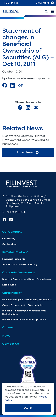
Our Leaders (9, 244)
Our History (8, 238)
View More (42, 2)
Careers (8, 327)
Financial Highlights (13, 259)
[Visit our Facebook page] (4, 85)
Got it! (28, 408)
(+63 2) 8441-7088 (16, 212)
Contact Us (10, 343)
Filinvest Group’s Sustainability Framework (27, 299)
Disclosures (9, 284)
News (6, 335)
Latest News (25, 152)
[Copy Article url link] (20, 85)
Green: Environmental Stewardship (22, 305)
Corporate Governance (18, 272)
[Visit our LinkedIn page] (28, 107)
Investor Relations (15, 252)
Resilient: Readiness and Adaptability (24, 319)
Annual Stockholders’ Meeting (19, 264)
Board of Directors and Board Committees (26, 279)
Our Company (12, 231)
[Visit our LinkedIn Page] (12, 85)
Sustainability (12, 292)
